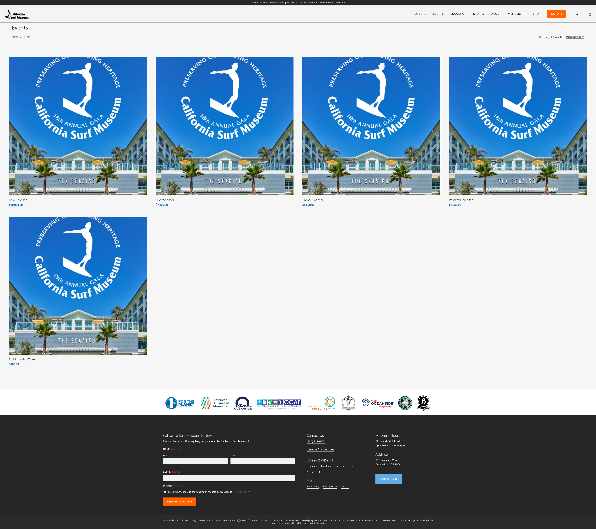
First (165, 455)
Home (15, 37)
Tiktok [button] (351, 466)
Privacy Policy (242, 492)
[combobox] (575, 37)
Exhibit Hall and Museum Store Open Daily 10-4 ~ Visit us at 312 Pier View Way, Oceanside (298, 2)
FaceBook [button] (326, 466)
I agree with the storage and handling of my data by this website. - (208, 492)
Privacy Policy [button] (330, 486)
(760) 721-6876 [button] (316, 441)
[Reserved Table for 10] (518, 126)
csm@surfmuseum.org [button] (320, 449)
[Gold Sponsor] (78, 126)
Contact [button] (345, 486)
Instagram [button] (312, 466)
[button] (388, 479)
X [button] (320, 472)
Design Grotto (319, 523)
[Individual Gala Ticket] (78, 286)
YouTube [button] (311, 472)
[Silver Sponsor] (224, 126)
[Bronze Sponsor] (371, 126)
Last (232, 455)
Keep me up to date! (179, 501)
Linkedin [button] (340, 466)
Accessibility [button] (313, 486)
